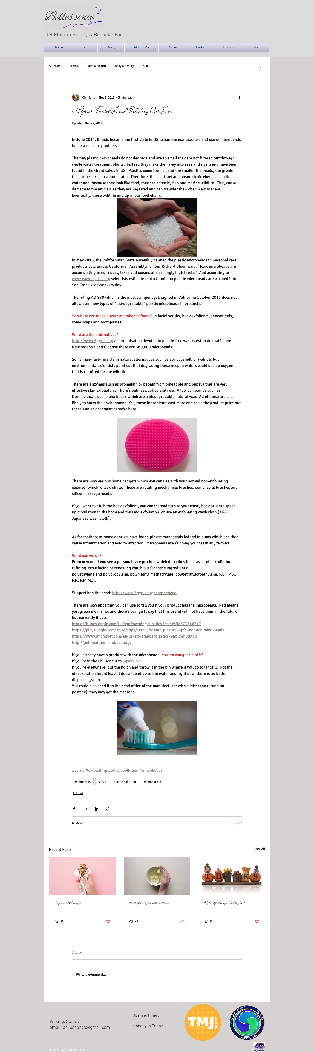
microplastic (152, 782)
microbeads (83, 782)
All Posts (54, 66)
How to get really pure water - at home (149, 903)
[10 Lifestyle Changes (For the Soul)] (231, 876)
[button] (259, 66)
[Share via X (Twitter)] (85, 809)
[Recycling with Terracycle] (82, 876)
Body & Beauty (124, 66)
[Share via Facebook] (74, 809)
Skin (146, 66)
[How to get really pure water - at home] (157, 876)
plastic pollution (125, 782)
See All (260, 849)
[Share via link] (108, 809)
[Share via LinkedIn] (96, 809)
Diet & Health (97, 66)
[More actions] (239, 97)
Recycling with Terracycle (68, 903)
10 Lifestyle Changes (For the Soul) (224, 903)
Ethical (74, 66)
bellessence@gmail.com (86, 1027)
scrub (102, 782)
